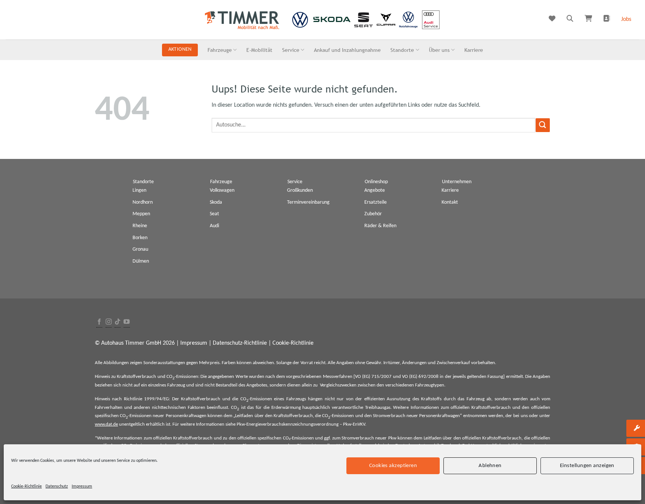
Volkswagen (222, 190)
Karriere (473, 50)
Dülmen (141, 261)
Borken (140, 238)
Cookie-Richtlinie (26, 486)
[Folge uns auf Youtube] (127, 322)
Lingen (139, 190)
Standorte (402, 50)
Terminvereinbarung (308, 202)
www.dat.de (106, 424)
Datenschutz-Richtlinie (240, 343)
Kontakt (450, 202)
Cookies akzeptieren (393, 465)
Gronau (140, 249)
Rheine (140, 226)
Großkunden (300, 190)
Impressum (82, 486)
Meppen (141, 214)
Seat (214, 214)
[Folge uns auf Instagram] (109, 322)
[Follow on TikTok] (118, 322)
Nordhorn (143, 202)
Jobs (626, 19)
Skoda (216, 202)
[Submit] (542, 125)
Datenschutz (57, 486)
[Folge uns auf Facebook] (99, 322)
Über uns (439, 50)
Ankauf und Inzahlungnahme (347, 50)
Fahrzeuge (220, 50)
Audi (214, 226)
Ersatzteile (375, 202)
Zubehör (373, 214)
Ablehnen (490, 465)
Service (290, 50)
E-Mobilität (259, 50)
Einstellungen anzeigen (587, 465)
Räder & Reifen (380, 226)
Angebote (374, 190)
